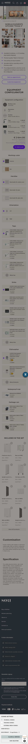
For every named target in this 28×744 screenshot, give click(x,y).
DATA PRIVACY (5, 732)
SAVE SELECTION (14, 740)
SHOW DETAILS (5, 728)
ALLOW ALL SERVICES (14, 736)
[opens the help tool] (25, 374)
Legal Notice (14, 732)
